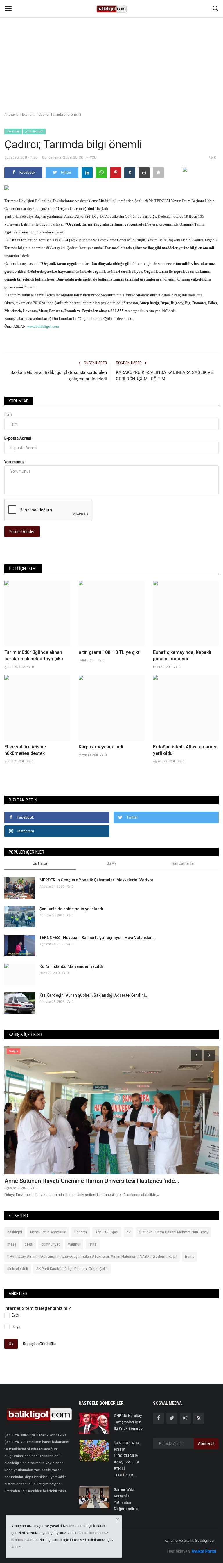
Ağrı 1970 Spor (106, 1232)
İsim (8, 415)
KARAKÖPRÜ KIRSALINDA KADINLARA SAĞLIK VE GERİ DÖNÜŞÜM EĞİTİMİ (164, 376)
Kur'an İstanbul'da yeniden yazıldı (71, 966)
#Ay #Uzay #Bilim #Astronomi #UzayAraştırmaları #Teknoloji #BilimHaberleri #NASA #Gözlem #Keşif (92, 1256)
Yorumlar (19, 401)
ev (128, 1232)
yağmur (74, 1244)
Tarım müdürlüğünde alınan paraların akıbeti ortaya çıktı (33, 655)
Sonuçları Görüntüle (39, 1343)
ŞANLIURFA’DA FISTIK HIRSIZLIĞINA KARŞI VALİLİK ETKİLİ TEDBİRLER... (127, 1459)
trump (190, 1256)
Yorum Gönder (22, 531)
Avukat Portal (204, 1551)
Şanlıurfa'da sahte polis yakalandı (71, 908)
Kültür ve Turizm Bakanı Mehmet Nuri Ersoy (173, 1232)
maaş (12, 1244)
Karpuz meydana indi (101, 747)
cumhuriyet (50, 1244)
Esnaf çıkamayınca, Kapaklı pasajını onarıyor (182, 655)
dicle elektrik (17, 1268)
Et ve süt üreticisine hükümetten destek (25, 750)
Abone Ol (206, 1443)
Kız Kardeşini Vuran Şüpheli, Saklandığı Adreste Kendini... (93, 995)
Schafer (80, 1232)
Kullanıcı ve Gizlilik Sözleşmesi (189, 1540)
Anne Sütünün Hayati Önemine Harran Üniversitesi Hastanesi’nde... (91, 1180)
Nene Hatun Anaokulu (48, 1232)
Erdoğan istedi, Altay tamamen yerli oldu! (185, 750)
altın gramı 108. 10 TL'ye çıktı (110, 652)
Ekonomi (28, 114)
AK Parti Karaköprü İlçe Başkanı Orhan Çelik (72, 1268)
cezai (29, 1244)
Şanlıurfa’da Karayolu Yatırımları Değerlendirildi (126, 1499)
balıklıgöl (14, 1232)
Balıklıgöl (35, 131)
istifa (93, 1244)
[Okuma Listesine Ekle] (158, 172)
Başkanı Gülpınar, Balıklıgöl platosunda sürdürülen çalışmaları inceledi (58, 376)
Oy (11, 1343)
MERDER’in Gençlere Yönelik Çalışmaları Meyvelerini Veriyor (96, 880)
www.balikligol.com (43, 326)
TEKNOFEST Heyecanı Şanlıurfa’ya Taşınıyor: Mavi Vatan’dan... (97, 937)
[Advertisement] (111, 43)
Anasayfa (11, 114)
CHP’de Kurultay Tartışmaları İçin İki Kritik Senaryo (128, 1422)
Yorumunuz (14, 462)
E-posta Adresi (17, 438)
